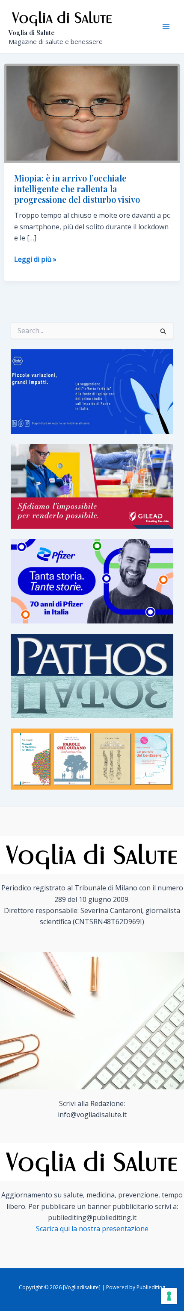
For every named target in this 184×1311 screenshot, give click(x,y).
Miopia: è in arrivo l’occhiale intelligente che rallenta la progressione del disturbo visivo (77, 188)
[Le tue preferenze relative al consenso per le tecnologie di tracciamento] (169, 1296)
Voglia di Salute (32, 32)
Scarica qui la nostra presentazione (92, 1228)
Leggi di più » (35, 259)
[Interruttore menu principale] (166, 26)
